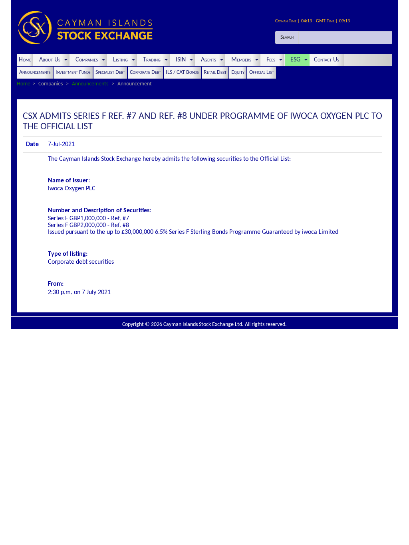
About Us (50, 60)
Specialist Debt (110, 72)
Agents (208, 60)
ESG (295, 60)
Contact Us (327, 60)
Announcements (35, 72)
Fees (270, 60)
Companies (86, 60)
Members (241, 60)
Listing (120, 60)
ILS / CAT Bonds (182, 72)
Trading (152, 60)
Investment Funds (73, 72)
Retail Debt (215, 72)
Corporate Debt (145, 72)
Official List (261, 72)
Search (287, 37)
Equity (237, 72)
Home (25, 60)
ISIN (181, 60)
